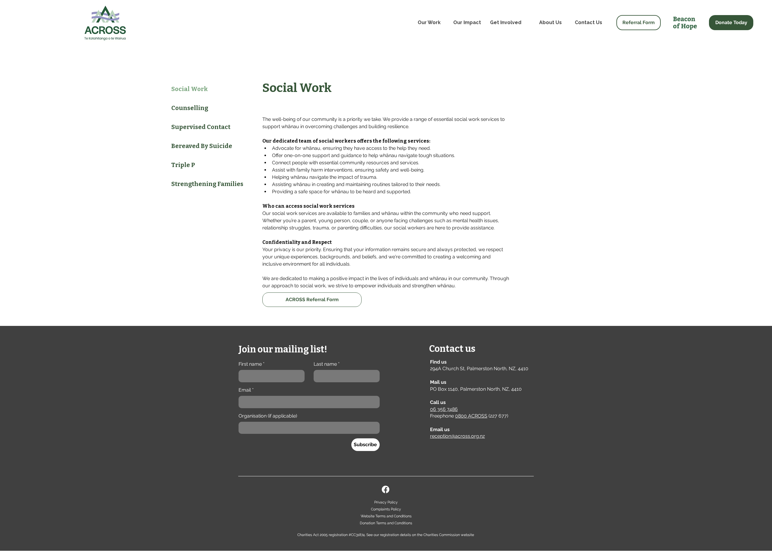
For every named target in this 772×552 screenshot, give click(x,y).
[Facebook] (385, 489)
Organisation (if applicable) (268, 416)
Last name (327, 364)
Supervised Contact (200, 127)
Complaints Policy (386, 509)
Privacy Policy (386, 502)
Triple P (183, 165)
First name (251, 364)
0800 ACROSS (471, 416)
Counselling (189, 108)
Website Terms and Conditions (386, 516)
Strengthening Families (204, 184)
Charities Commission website (448, 535)
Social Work (189, 89)
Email (246, 390)
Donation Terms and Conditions (386, 523)
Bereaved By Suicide (201, 146)
